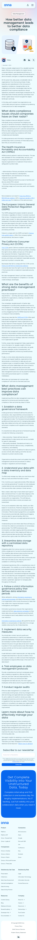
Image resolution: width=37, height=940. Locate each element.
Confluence (21, 847)
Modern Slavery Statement (18, 932)
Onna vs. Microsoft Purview (8, 860)
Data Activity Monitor (6, 889)
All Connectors (22, 831)
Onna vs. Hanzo (5, 857)
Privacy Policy (16, 761)
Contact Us (21, 915)
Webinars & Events (6, 906)
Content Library (5, 899)
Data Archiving (5, 886)
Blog (2, 903)
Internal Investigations (7, 883)
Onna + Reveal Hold (6, 838)
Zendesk (20, 854)
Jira (19, 844)
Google (20, 838)
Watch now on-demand (25, 743)
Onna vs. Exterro (5, 854)
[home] (7, 5)
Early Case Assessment (7, 880)
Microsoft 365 (22, 841)
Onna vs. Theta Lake (6, 863)
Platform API (4, 835)
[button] (32, 5)
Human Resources (23, 883)
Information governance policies (11, 621)
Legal (19, 873)
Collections (4, 877)
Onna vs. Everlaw (5, 851)
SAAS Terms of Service (18, 929)
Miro (19, 851)
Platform (3, 831)
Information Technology (24, 877)
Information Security (23, 880)
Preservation (4, 873)
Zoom (19, 857)
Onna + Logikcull (5, 841)
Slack (19, 835)
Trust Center (21, 912)
